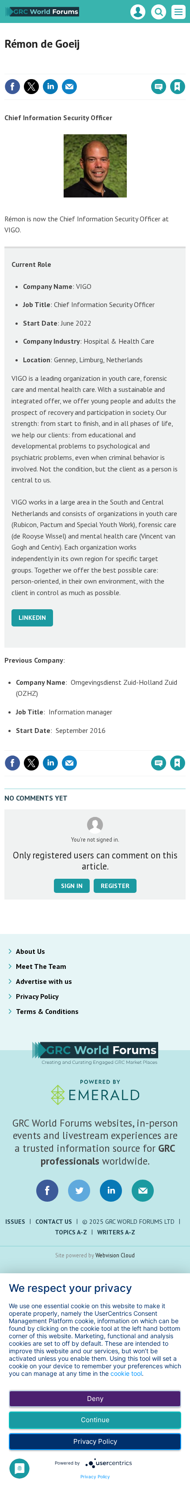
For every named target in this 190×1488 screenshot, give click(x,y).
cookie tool (126, 1373)
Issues (15, 1222)
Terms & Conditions (47, 1011)
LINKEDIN (32, 618)
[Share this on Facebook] (12, 87)
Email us (142, 1190)
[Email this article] (69, 87)
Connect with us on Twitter (79, 1190)
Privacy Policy (37, 996)
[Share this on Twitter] (31, 87)
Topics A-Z (71, 1232)
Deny (95, 1398)
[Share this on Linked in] (50, 87)
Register (115, 886)
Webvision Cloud (115, 1255)
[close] (184, 68)
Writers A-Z (116, 1232)
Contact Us (53, 1222)
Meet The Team (41, 966)
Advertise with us (44, 981)
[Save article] (178, 87)
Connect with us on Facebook (47, 1190)
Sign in (73, 68)
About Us (30, 951)
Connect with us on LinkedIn (110, 1190)
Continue (95, 1420)
